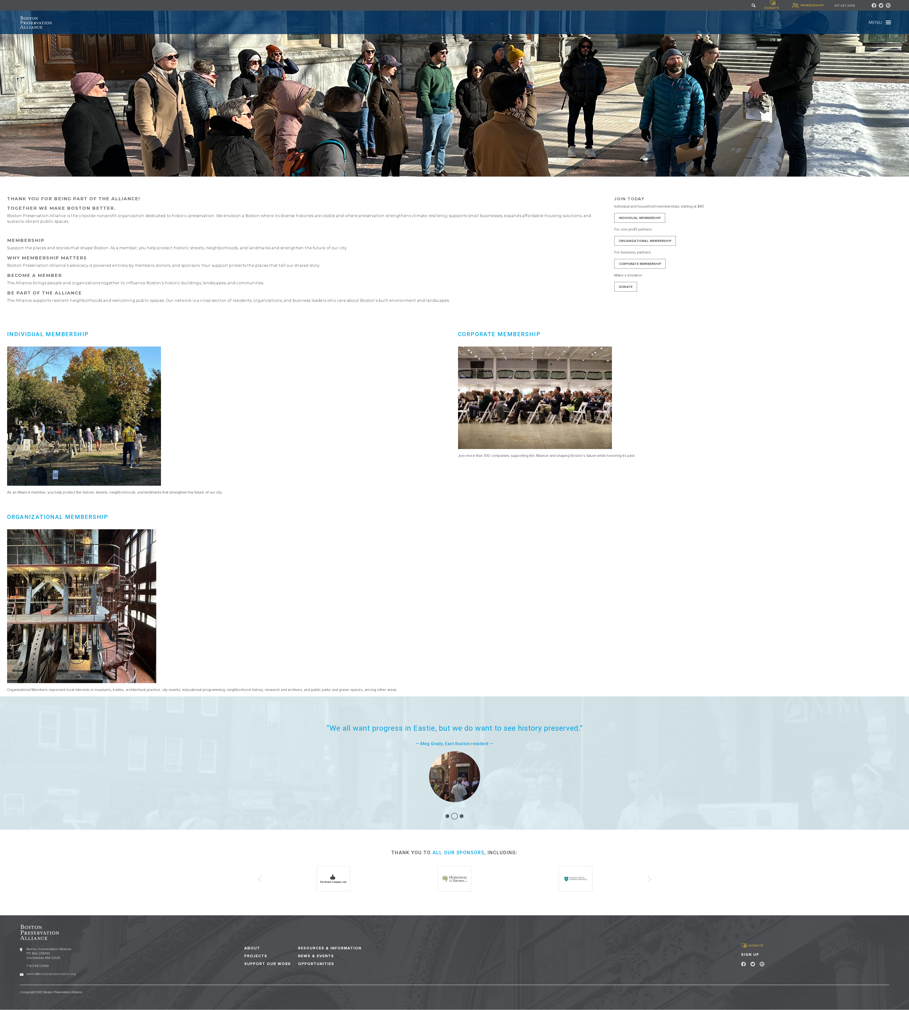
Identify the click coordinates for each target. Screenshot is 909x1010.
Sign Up (750, 954)
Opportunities (316, 964)
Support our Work (267, 964)
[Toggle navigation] (888, 22)
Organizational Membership (645, 241)
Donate (626, 287)
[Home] (36, 22)
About (252, 948)
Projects (255, 956)
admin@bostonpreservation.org (51, 974)
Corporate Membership (640, 264)
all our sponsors (458, 852)
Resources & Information (329, 948)
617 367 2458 (845, 6)
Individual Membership (640, 218)
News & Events (316, 956)
